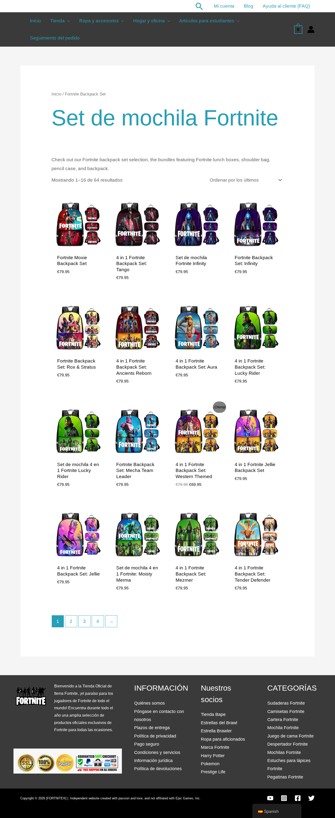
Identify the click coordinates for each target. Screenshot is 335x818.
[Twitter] (311, 798)
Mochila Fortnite (283, 727)
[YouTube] (270, 798)
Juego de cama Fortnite (290, 736)
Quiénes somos (149, 703)
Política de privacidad (155, 736)
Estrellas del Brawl (219, 722)
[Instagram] (284, 798)
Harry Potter (213, 755)
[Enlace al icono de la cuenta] (311, 29)
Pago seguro (146, 744)
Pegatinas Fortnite (285, 777)
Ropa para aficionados (223, 739)
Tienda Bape (213, 714)
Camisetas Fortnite (285, 711)
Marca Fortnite (215, 747)
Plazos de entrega (152, 727)
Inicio (56, 94)
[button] (199, 6)
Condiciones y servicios (157, 752)
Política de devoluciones (158, 768)
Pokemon (210, 763)
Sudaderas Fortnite (286, 703)
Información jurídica (153, 760)
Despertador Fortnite (287, 744)
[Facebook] (298, 798)
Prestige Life (213, 771)
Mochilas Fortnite (284, 752)
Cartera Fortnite (282, 719)
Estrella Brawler (216, 730)
